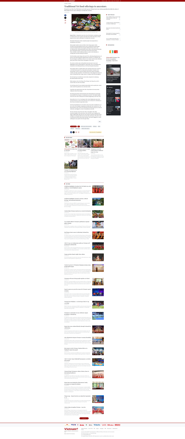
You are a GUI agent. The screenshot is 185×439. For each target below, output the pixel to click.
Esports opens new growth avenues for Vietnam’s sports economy (77, 290)
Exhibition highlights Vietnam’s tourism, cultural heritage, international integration (76, 199)
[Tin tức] (82, 425)
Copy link (65, 23)
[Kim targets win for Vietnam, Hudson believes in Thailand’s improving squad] (98, 351)
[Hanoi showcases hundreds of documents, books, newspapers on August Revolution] (98, 385)
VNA (105, 428)
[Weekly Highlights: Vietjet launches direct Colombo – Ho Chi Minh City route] (117, 99)
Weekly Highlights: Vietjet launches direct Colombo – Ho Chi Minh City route (110, 99)
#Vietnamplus (78, 128)
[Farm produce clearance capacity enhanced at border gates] (113, 72)
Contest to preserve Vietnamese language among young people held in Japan (77, 265)
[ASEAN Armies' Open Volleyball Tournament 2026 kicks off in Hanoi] (98, 362)
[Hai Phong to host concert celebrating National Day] (98, 235)
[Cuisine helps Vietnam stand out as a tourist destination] (98, 214)
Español (112, 0)
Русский (117, 0)
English (106, 0)
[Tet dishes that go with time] (70, 143)
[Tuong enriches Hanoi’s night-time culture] (98, 257)
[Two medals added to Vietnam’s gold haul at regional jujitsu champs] (98, 225)
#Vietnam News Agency (85, 128)
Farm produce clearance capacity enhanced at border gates (113, 79)
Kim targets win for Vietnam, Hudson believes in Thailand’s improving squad (75, 349)
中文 (114, 0)
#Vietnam (72, 128)
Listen (110, 93)
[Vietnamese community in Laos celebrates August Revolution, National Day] (98, 316)
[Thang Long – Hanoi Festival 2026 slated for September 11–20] (98, 399)
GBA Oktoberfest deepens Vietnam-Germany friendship (77, 337)
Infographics (111, 45)
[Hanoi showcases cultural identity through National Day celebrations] (98, 329)
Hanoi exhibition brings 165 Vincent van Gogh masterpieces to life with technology (113, 18)
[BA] (117, 425)
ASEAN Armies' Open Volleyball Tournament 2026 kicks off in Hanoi (77, 359)
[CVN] (104, 425)
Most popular (111, 14)
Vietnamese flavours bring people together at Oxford (76, 278)
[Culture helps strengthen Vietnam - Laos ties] (98, 410)
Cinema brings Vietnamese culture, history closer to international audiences (76, 372)
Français (109, 0)
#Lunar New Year (73, 126)
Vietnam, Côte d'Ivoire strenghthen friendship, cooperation (113, 59)
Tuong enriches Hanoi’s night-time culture (74, 254)
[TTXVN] (73, 425)
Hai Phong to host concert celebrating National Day (76, 232)
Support (97, 428)
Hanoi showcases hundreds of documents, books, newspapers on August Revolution (76, 383)
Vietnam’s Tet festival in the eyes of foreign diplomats (70, 170)
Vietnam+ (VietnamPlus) (72, 1)
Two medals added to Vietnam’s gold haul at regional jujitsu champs (76, 222)
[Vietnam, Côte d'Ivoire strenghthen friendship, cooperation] (113, 51)
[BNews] (86, 425)
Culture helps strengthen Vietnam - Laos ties (75, 407)
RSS (94, 428)
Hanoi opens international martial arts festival (113, 28)
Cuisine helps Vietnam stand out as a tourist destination (77, 211)
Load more (84, 418)
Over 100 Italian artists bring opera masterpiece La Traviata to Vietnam (112, 39)
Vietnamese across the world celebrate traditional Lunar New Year (97, 150)
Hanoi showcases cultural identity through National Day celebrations (77, 327)
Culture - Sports (67, 3)
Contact (82, 429)
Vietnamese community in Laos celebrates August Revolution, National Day (76, 313)
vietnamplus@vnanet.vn (87, 434)
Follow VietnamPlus (93, 132)
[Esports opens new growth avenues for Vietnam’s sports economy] (98, 292)
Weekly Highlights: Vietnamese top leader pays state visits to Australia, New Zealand (110, 109)
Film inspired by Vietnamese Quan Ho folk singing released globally (112, 34)
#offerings (94, 126)
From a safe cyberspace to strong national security (110, 90)
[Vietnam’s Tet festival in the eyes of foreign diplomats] (70, 164)
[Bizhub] (90, 425)
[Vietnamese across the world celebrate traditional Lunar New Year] (97, 143)
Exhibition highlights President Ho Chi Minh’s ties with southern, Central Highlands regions (77, 187)
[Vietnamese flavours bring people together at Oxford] (98, 281)
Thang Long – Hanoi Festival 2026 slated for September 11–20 (77, 396)
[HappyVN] (67, 425)
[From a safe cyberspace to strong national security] (117, 91)
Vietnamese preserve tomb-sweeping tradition (84, 149)
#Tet (78, 126)
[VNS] (97, 425)
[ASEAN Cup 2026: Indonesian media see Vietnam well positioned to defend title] (98, 246)
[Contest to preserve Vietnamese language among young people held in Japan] (98, 268)
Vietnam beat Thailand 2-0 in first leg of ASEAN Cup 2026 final (76, 302)
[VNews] (78, 425)
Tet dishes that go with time (70, 149)
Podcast (111, 87)
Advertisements (115, 428)
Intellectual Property (84, 428)
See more (68, 184)
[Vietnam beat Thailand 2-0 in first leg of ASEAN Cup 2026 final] (98, 305)
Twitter (65, 18)
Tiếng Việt (103, 0)
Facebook (65, 15)
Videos (110, 65)
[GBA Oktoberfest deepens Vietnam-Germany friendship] (98, 340)
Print (65, 20)
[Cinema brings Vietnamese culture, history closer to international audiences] (98, 374)
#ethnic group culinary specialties (86, 126)
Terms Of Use (90, 428)
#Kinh (99, 126)
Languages (101, 428)
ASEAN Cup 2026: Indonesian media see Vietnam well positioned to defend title (77, 243)
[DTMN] (110, 425)
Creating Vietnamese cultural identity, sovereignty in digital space (113, 23)
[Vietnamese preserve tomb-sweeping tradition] (84, 143)
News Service (109, 428)
